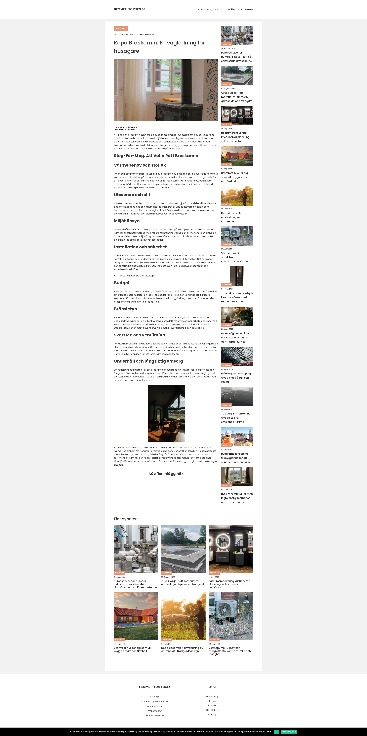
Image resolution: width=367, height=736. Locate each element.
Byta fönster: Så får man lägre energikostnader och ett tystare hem (237, 498)
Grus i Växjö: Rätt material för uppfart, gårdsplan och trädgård (236, 97)
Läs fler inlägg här (166, 473)
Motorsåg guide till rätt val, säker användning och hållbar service (236, 337)
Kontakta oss (245, 9)
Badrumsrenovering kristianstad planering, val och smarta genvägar (235, 137)
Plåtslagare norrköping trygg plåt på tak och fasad (236, 378)
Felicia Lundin (147, 34)
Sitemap (212, 714)
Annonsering (205, 9)
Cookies (231, 9)
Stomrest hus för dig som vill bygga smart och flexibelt (234, 177)
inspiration (121, 28)
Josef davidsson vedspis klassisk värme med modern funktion (237, 297)
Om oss (219, 9)
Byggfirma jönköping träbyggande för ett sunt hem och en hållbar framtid (236, 458)
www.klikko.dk (157, 715)
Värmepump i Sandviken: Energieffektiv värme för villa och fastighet (236, 257)
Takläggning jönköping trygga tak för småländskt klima (235, 418)
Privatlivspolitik (289, 731)
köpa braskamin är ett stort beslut (137, 447)
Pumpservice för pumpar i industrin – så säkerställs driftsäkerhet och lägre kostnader (237, 57)
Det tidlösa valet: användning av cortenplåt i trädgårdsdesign (232, 217)
